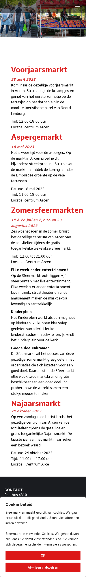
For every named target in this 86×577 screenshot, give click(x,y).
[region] (43, 537)
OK (43, 555)
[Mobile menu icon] (77, 6)
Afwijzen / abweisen (43, 567)
